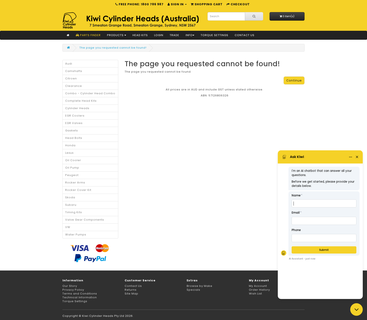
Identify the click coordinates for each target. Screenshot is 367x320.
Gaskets (71, 130)
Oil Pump (72, 168)
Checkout (240, 4)
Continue (294, 80)
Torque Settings (214, 35)
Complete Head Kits (81, 101)
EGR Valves (74, 123)
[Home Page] (68, 35)
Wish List (255, 294)
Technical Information (79, 297)
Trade (174, 35)
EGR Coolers (75, 116)
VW (67, 227)
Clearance (73, 86)
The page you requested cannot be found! (113, 48)
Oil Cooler (73, 160)
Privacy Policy (73, 290)
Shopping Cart (208, 4)
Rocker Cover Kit (78, 190)
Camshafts (73, 71)
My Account (258, 286)
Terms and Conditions (79, 294)
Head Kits (140, 35)
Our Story (69, 286)
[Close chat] (356, 309)
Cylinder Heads (77, 108)
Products (115, 35)
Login (158, 35)
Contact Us (244, 35)
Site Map (131, 294)
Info (189, 35)
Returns (131, 290)
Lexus (69, 153)
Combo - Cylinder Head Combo (90, 93)
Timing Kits (73, 212)
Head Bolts (73, 138)
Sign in (177, 4)
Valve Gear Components (84, 220)
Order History (259, 290)
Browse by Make (199, 286)
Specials (193, 290)
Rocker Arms (75, 182)
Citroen (71, 78)
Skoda (70, 197)
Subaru (70, 205)
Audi (68, 64)
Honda (70, 145)
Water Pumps (75, 235)
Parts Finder (90, 35)
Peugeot (72, 175)
